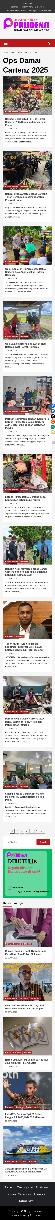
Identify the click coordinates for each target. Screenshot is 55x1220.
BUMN (23, 1162)
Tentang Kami (26, 6)
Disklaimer (39, 6)
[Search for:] (21, 842)
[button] (53, 406)
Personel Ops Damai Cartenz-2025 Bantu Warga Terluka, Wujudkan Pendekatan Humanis (25, 721)
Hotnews (24, 112)
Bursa (8, 944)
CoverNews (19, 1215)
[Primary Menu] (6, 43)
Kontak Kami (45, 10)
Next (42, 831)
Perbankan (31, 1107)
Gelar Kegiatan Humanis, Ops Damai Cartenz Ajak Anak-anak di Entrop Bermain (25, 272)
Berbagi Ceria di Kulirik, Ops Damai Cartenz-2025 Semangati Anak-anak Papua (25, 122)
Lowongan (32, 10)
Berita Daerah (11, 112)
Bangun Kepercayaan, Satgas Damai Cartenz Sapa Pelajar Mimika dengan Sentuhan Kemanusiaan (26, 572)
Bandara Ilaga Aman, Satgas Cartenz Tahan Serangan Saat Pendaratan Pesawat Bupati (26, 197)
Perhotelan (35, 998)
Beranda (14, 6)
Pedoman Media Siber (16, 10)
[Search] (49, 44)
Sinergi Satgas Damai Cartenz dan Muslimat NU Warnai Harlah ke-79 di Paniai (25, 796)
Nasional (20, 637)
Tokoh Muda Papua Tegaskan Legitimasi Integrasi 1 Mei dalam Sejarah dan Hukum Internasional (24, 647)
